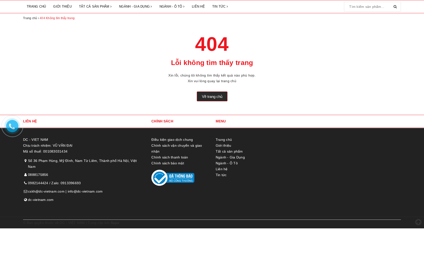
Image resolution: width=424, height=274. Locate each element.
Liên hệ (198, 6)
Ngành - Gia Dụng (135, 6)
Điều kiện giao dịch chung (172, 140)
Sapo (115, 223)
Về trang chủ (212, 96)
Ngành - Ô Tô (171, 6)
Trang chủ (36, 6)
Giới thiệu (62, 6)
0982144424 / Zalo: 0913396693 (54, 183)
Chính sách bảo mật (167, 163)
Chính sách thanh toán (169, 157)
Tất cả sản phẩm (94, 6)
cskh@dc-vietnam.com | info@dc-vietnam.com (65, 191)
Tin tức (219, 6)
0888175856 (38, 175)
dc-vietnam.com (41, 200)
